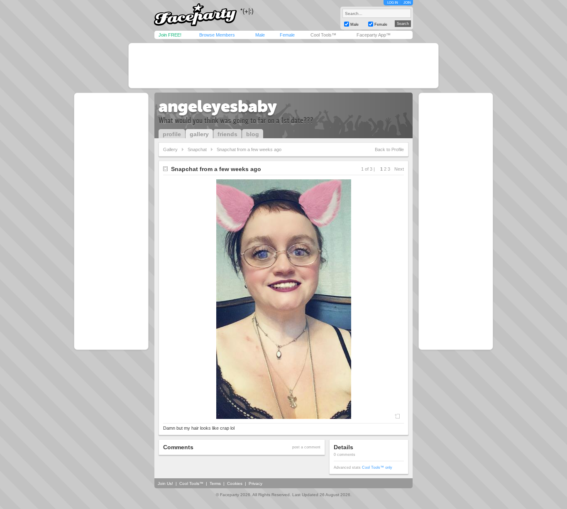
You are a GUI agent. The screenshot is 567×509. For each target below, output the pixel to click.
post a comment (306, 447)
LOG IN (392, 3)
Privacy (255, 483)
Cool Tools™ (323, 34)
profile (172, 134)
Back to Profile (389, 149)
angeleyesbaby (218, 106)
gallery (199, 134)
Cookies (234, 483)
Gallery (170, 149)
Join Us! (165, 483)
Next (399, 168)
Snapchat (197, 149)
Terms (215, 483)
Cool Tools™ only (377, 467)
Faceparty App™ (374, 34)
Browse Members (217, 34)
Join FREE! (170, 34)
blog (252, 134)
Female (287, 34)
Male (260, 34)
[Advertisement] (283, 65)
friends (227, 134)
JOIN (407, 3)
